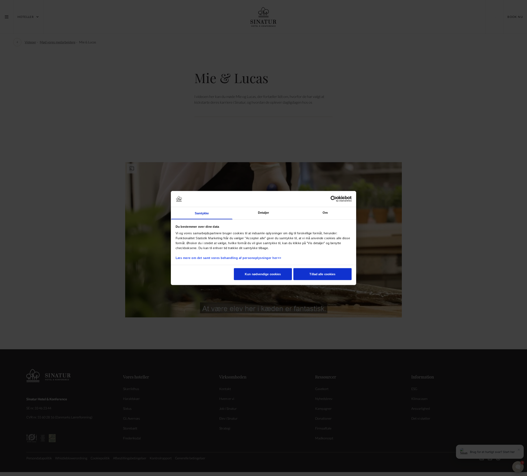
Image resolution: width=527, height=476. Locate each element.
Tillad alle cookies (322, 274)
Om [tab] (325, 212)
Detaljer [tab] (263, 212)
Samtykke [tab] (202, 213)
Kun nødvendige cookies (263, 274)
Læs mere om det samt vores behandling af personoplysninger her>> (229, 257)
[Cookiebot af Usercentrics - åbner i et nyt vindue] (334, 199)
